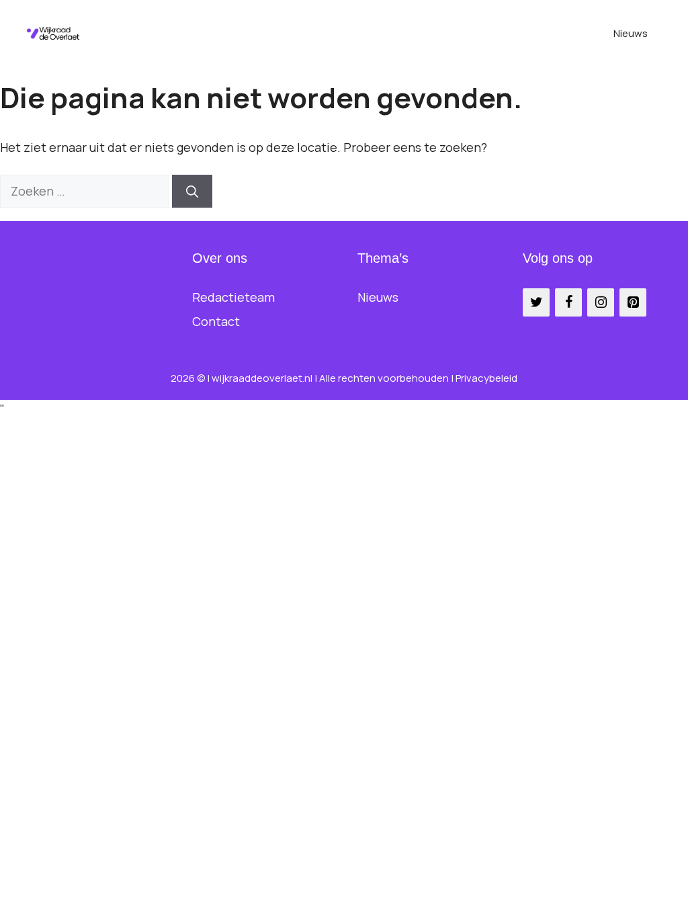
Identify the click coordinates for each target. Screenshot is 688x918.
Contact (216, 321)
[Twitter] (536, 302)
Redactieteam (233, 297)
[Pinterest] (632, 302)
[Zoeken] (192, 191)
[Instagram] (600, 302)
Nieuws (630, 33)
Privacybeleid (486, 378)
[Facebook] (568, 302)
